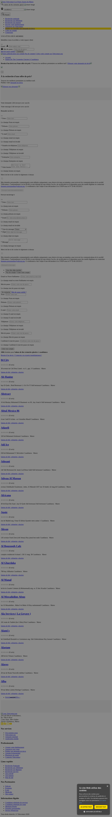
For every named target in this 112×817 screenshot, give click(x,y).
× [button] (107, 786)
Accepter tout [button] (86, 807)
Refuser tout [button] (101, 807)
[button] (93, 812)
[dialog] (93, 799)
